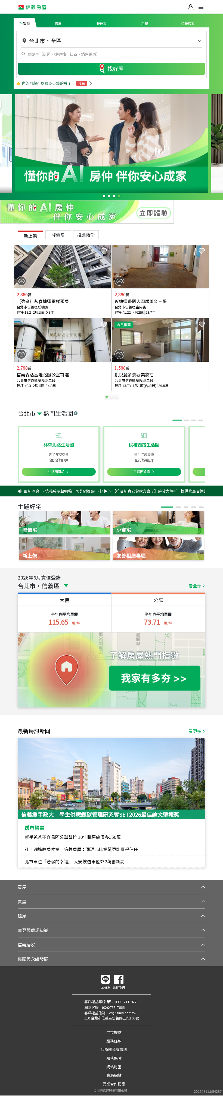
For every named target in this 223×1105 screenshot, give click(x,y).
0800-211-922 (126, 1001)
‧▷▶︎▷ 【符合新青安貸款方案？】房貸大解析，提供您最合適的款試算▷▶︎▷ (150, 491)
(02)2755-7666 (113, 1007)
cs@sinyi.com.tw (122, 1012)
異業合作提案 (114, 1084)
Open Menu (201, 7)
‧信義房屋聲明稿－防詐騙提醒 (55, 491)
